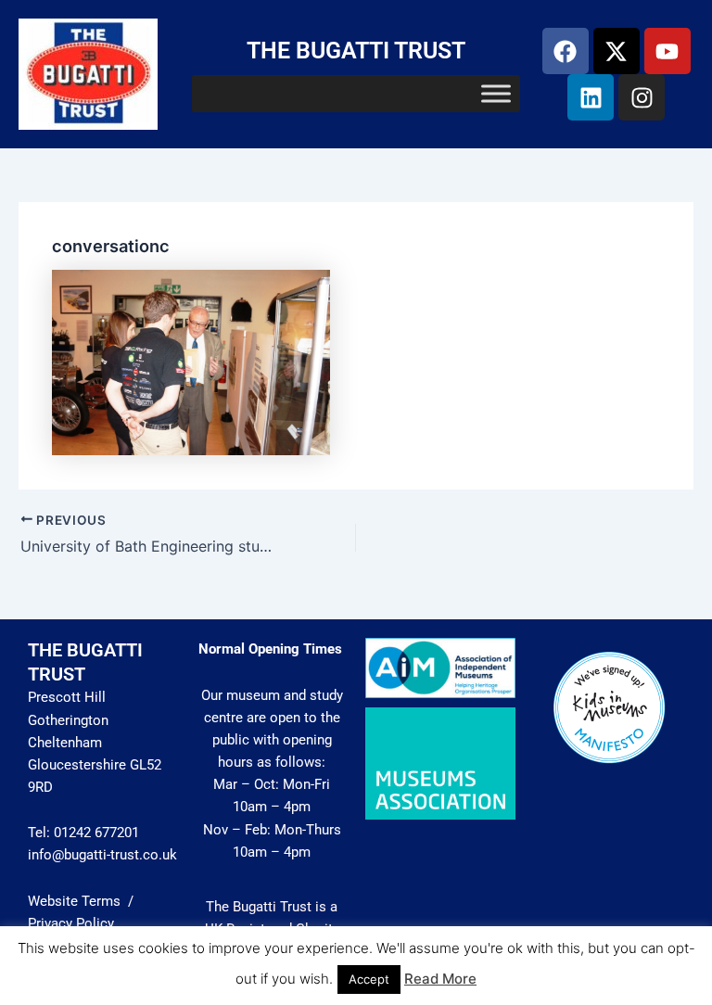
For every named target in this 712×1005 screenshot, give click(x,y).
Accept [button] (369, 979)
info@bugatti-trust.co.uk (102, 854)
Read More (440, 978)
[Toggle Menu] (496, 94)
